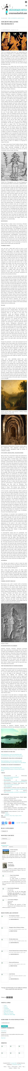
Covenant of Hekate (8, 1011)
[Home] (14, 9)
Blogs (11, 846)
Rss (19, 1068)
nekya (13, 815)
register (22, 822)
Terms (9, 1066)
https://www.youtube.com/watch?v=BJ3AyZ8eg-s (15, 792)
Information (14, 18)
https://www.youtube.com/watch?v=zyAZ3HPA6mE (15, 781)
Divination (7, 814)
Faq (23, 1066)
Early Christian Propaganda (13, 888)
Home (9, 18)
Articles (5, 846)
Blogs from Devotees (8, 1013)
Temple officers (3, 1030)
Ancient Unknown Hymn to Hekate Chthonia (18, 950)
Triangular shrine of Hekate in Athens (16, 927)
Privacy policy (14, 1066)
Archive (15, 1068)
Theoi (5, 1005)
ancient (20, 815)
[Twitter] (10, 998)
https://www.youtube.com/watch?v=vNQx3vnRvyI (15, 789)
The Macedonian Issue (13, 939)
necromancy (6, 815)
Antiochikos (10, 862)
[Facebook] (7, 998)
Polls (20, 1066)
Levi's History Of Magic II (13, 899)
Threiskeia (6, 1008)
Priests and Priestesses (14, 962)
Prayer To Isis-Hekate (14, 875)
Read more (3, 1037)
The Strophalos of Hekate (14, 915)
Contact (10, 1068)
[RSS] (12, 998)
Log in (17, 822)
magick (16, 815)
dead (11, 815)
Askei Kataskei (7, 1010)
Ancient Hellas (21, 18)
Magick (6, 812)
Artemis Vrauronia (14, 849)
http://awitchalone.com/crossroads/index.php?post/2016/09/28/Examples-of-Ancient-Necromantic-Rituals (13, 769)
